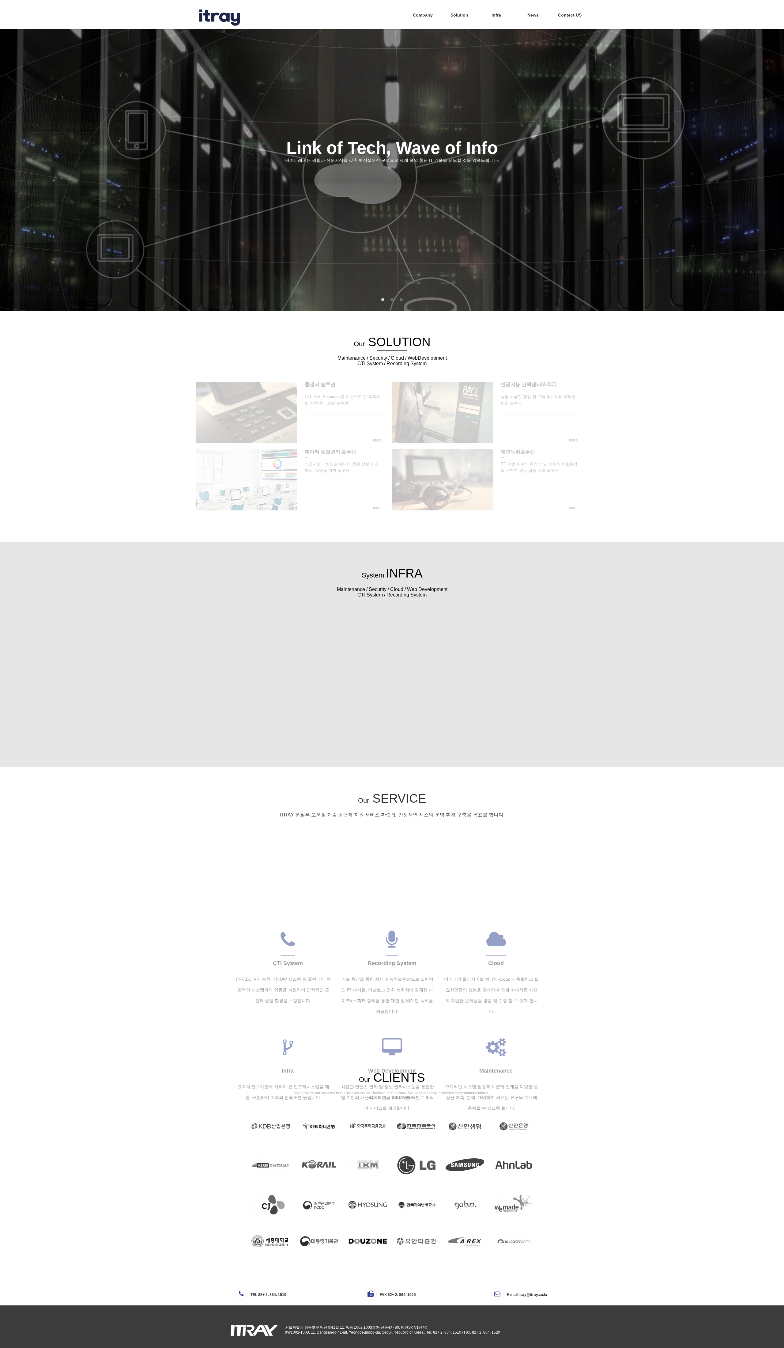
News (533, 15)
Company (423, 15)
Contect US (570, 15)
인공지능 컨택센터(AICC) (528, 384)
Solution (459, 15)
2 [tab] (392, 300)
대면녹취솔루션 (518, 451)
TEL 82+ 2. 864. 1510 (268, 1295)
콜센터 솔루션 (320, 384)
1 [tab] (383, 300)
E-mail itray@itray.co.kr (527, 1295)
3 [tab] (401, 300)
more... (378, 440)
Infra (496, 15)
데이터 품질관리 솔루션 (330, 451)
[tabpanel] (392, 170)
